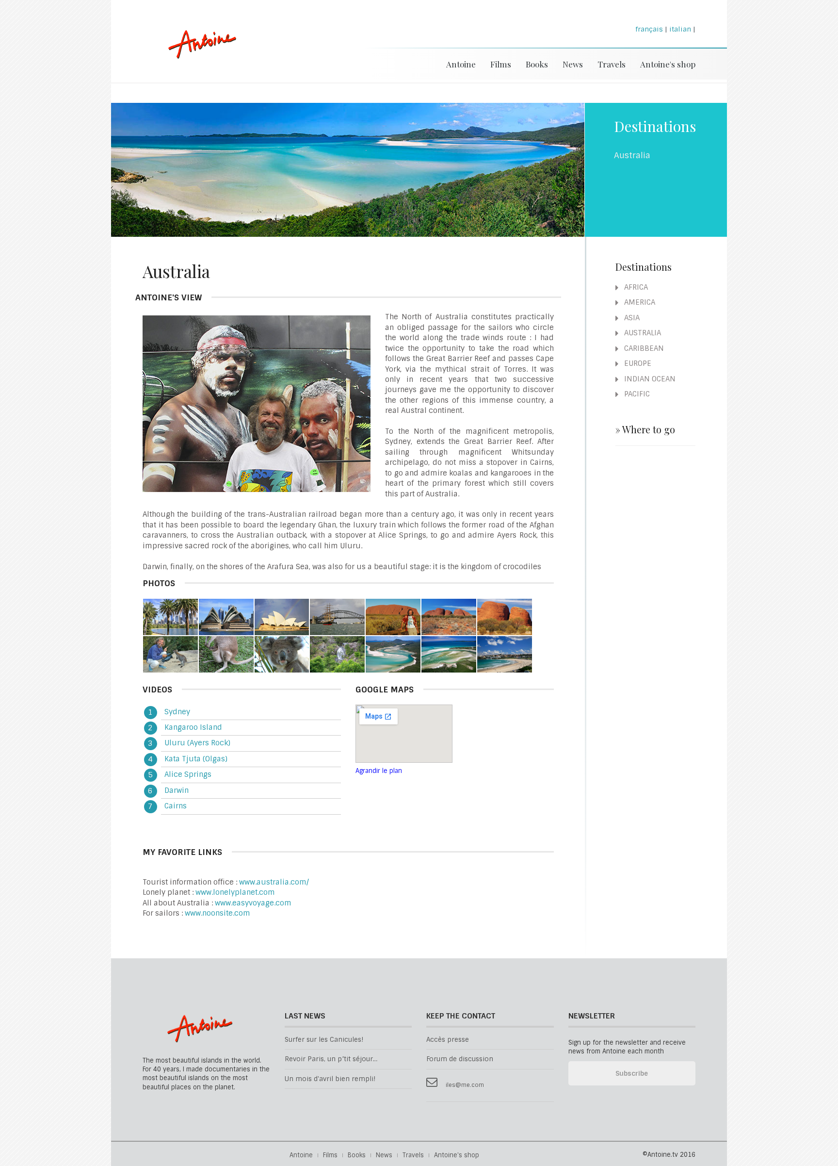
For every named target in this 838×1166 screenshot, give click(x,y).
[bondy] (504, 654)
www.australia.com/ (274, 882)
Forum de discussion (459, 1059)
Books (537, 64)
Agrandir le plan (378, 771)
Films (500, 64)
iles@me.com (465, 1085)
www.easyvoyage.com (253, 903)
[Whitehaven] (449, 654)
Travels (611, 64)
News (573, 64)
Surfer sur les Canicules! (324, 1039)
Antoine (198, 54)
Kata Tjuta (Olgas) (195, 759)
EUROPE (636, 363)
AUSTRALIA (641, 333)
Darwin (176, 790)
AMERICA (638, 302)
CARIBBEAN (643, 348)
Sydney (177, 712)
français (649, 29)
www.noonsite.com (217, 913)
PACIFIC (636, 394)
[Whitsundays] (393, 654)
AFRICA (635, 287)
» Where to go (645, 429)
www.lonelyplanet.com (235, 892)
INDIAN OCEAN (649, 379)
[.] (170, 617)
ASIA (631, 318)
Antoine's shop (667, 64)
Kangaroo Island (193, 727)
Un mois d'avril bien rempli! (330, 1079)
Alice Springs (187, 774)
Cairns (175, 806)
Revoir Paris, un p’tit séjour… (331, 1059)
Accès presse (447, 1039)
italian (680, 29)
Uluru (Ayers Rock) (197, 743)
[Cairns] (337, 654)
